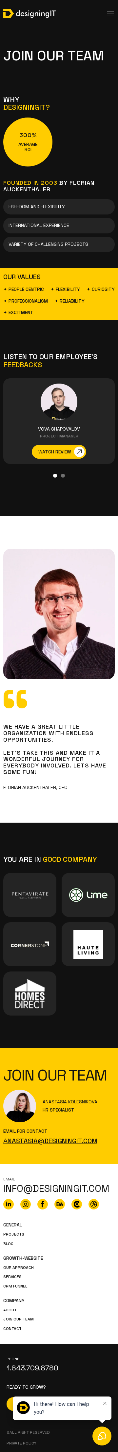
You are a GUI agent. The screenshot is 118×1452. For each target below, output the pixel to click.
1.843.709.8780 (32, 1368)
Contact (12, 1329)
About (10, 1310)
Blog (8, 1244)
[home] (29, 13)
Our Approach (18, 1268)
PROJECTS (13, 1234)
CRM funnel (15, 1286)
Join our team (18, 1319)
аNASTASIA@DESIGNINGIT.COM (50, 1140)
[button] (55, 476)
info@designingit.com (56, 1189)
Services (12, 1277)
